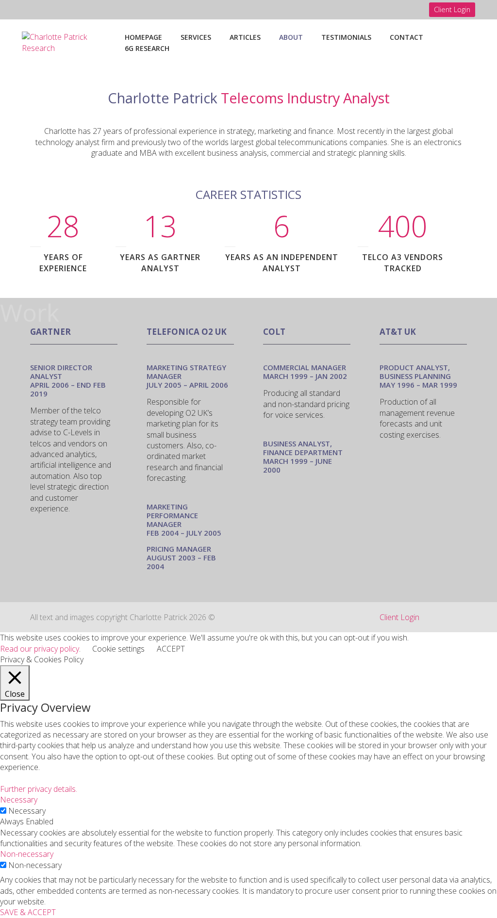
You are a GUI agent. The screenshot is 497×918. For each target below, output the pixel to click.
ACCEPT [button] (171, 648)
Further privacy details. (38, 789)
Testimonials (346, 37)
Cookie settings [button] (118, 648)
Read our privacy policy (39, 648)
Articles (245, 37)
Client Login (452, 9)
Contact (406, 37)
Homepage (143, 37)
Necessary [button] (18, 799)
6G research (147, 48)
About (291, 37)
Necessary (27, 810)
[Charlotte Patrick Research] (69, 41)
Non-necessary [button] (26, 854)
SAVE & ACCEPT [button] (28, 912)
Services (196, 37)
